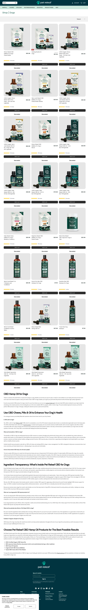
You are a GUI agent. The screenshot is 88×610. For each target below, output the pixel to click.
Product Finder (49, 7)
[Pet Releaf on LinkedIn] (44, 588)
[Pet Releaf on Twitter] (38, 588)
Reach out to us (60, 553)
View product (17, 68)
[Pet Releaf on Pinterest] (52, 588)
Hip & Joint (19, 7)
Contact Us (61, 593)
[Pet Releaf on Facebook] (36, 588)
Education (40, 7)
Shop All (4, 7)
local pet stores (27, 425)
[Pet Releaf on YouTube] (46, 588)
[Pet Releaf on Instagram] (41, 588)
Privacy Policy (9, 602)
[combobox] (9, 3)
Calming (11, 7)
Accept (18, 606)
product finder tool (50, 403)
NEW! (57, 7)
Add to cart (17, 64)
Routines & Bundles (29, 7)
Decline (30, 606)
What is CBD (19, 423)
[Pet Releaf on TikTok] (49, 588)
